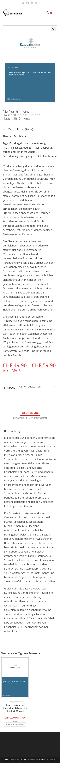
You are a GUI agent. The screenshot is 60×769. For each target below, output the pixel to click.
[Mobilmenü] (55, 12)
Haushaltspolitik (42, 147)
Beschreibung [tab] (30, 412)
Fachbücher (20, 136)
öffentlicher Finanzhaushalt (19, 151)
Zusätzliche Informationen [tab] (30, 418)
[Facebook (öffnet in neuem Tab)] (27, 3)
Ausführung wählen (15, 724)
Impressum (51, 760)
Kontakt (42, 760)
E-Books (10, 702)
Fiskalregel (15, 143)
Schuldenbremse (47, 156)
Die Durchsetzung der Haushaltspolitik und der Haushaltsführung (15, 708)
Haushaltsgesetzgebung (17, 147)
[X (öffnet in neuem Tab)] (23, 3)
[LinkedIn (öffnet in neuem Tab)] (32, 3)
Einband (9, 387)
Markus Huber (16, 129)
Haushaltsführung (35, 143)
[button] (53, 29)
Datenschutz (33, 760)
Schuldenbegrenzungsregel (19, 156)
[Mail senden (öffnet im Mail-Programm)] (36, 2)
